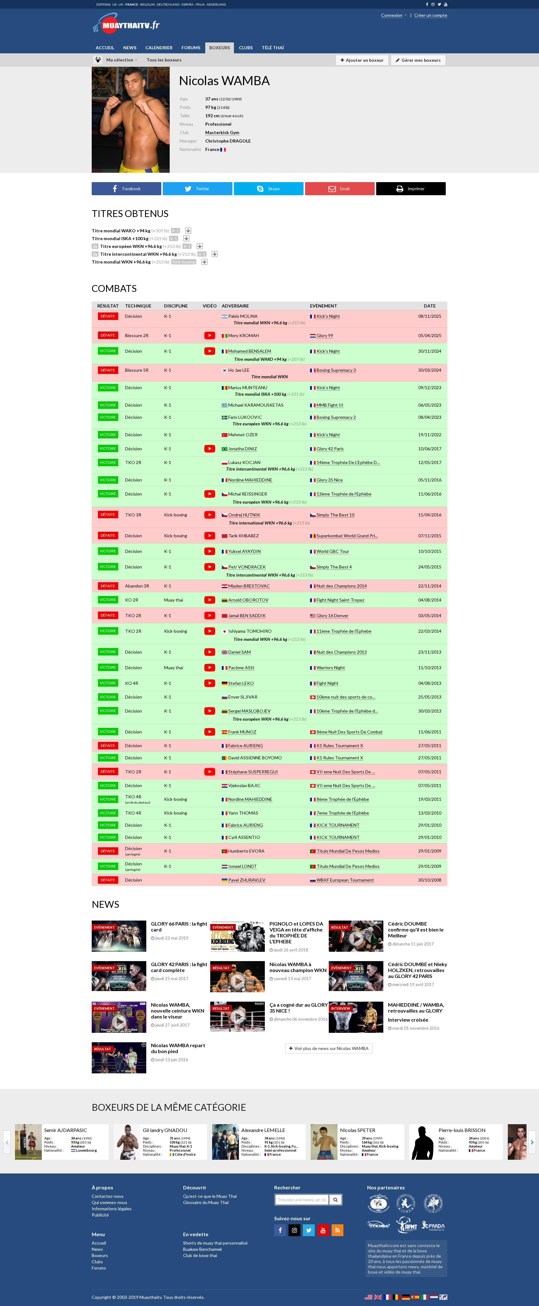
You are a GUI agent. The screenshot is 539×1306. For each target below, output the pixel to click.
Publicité (100, 1214)
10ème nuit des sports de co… (346, 696)
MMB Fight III (330, 405)
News (129, 47)
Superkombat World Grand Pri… (347, 535)
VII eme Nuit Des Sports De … (346, 771)
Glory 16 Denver (332, 615)
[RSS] (337, 1230)
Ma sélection (119, 59)
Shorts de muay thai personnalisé (215, 1243)
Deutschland (168, 4)
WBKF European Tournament (345, 880)
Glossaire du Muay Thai (206, 1202)
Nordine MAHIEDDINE (250, 479)
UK (121, 4)
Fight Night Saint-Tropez (340, 599)
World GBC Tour (333, 551)
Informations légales (112, 1208)
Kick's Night (328, 316)
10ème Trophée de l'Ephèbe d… (347, 710)
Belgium (147, 4)
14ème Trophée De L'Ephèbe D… (348, 462)
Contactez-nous (108, 1196)
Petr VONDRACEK (247, 566)
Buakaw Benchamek (202, 1249)
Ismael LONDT (242, 866)
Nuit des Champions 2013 (342, 652)
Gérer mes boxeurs (421, 60)
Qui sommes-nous (109, 1202)
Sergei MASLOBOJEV (249, 710)
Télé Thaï (273, 47)
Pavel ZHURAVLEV (246, 880)
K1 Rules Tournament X (340, 745)
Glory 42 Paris (330, 448)
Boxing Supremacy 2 (336, 417)
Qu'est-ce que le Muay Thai (210, 1196)
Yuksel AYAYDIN (244, 551)
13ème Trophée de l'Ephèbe (344, 493)
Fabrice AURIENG (245, 745)
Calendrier (158, 47)
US (114, 4)
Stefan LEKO (241, 683)
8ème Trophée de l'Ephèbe (343, 799)
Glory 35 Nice (330, 479)
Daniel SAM (239, 652)
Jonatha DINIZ (242, 448)
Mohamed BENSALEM (249, 351)
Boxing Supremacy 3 (336, 370)
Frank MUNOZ (242, 731)
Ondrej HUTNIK (244, 514)
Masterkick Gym (222, 132)
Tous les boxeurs (164, 59)
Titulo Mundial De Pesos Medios (348, 851)
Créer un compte (430, 15)
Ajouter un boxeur (365, 60)
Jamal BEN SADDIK (247, 615)
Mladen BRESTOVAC (249, 585)
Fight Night (327, 683)
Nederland (216, 4)
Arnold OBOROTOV (248, 599)
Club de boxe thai (200, 1255)
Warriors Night (331, 667)
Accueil (105, 47)
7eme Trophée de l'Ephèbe (343, 812)
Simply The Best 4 (334, 566)
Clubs (246, 47)
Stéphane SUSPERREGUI (253, 771)
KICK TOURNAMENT (338, 825)
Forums (191, 47)
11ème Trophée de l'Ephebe (344, 631)
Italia (200, 4)
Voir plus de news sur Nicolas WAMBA (331, 1048)
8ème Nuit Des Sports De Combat (350, 731)
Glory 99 (325, 335)
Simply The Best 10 (335, 514)
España (187, 4)
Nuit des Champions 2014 (342, 585)
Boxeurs (219, 47)
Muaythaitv (150, 1297)
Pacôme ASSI (241, 667)
